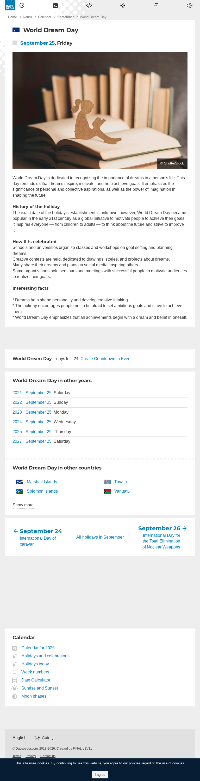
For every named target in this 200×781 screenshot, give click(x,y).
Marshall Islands (42, 482)
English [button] (19, 738)
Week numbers (35, 672)
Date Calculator (36, 680)
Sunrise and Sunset (40, 688)
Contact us (47, 756)
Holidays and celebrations (46, 656)
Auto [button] (46, 738)
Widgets (89, 5)
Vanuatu (122, 491)
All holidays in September (100, 537)
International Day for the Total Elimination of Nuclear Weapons (161, 541)
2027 (17, 441)
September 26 (161, 528)
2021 (17, 392)
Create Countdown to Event (106, 358)
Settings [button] (190, 5)
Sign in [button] (156, 5)
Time (22, 5)
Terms (16, 756)
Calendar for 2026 (38, 648)
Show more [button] (23, 505)
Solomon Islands (42, 491)
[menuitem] (22, 5)
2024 (17, 422)
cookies (43, 763)
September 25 (37, 43)
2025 (17, 431)
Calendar (55, 5)
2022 (17, 402)
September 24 (39, 531)
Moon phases (34, 696)
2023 (17, 412)
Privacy (31, 756)
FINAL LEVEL (82, 748)
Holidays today (35, 664)
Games (123, 5)
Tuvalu (120, 482)
